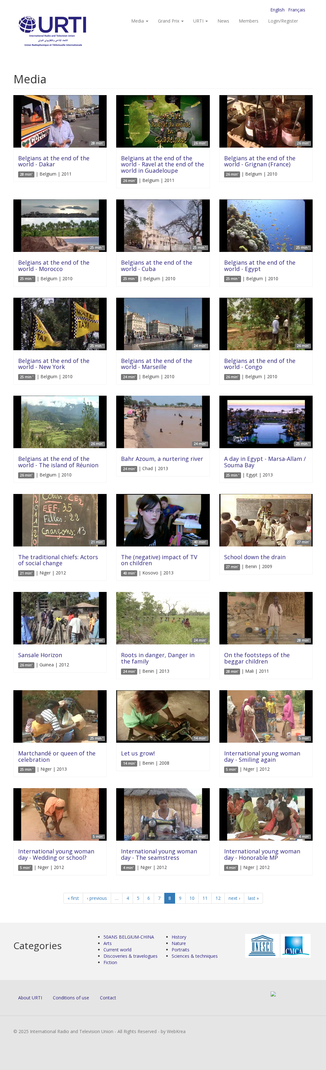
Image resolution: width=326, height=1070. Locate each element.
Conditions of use (71, 998)
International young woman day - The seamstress (159, 854)
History (179, 937)
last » (253, 898)
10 (192, 898)
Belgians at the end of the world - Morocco (53, 266)
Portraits (180, 950)
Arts (107, 943)
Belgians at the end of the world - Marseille (156, 364)
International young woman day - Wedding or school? (56, 854)
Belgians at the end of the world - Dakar (53, 161)
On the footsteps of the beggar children (257, 658)
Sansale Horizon (40, 655)
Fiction (110, 962)
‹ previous (97, 898)
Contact (108, 998)
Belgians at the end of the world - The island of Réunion (58, 462)
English (277, 10)
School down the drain (255, 557)
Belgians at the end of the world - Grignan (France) (259, 161)
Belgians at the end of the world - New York (53, 364)
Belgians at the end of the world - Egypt (259, 266)
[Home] (65, 32)
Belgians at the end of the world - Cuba (156, 266)
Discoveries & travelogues (130, 956)
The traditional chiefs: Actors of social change (58, 560)
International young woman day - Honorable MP (262, 854)
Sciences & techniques (195, 956)
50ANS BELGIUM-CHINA (128, 937)
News (223, 21)
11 (205, 898)
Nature (179, 943)
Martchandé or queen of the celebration (57, 756)
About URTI (30, 998)
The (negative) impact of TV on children (159, 560)
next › (234, 898)
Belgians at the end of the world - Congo (259, 364)
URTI (199, 21)
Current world (117, 950)
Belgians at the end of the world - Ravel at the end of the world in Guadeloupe (162, 164)
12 (218, 898)
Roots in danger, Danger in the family (158, 658)
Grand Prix (169, 21)
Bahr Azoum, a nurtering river (162, 458)
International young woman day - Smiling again (262, 756)
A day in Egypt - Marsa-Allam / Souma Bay (265, 462)
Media (138, 21)
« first (73, 898)
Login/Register (283, 21)
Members (249, 21)
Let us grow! (138, 753)
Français (296, 10)
